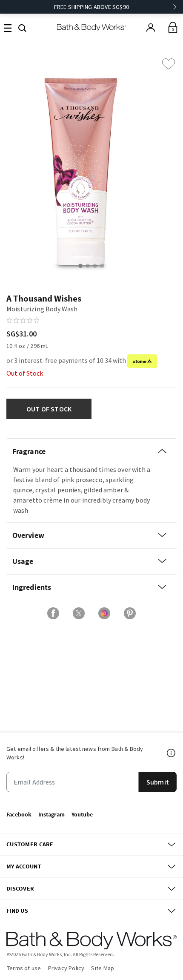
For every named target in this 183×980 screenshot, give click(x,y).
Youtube (82, 814)
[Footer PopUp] (171, 753)
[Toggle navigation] (7, 27)
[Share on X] (79, 613)
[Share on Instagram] (104, 613)
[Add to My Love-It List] (168, 64)
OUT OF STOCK (49, 409)
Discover (20, 888)
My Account (23, 866)
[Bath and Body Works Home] (91, 27)
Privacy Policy (66, 968)
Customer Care (30, 844)
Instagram (51, 814)
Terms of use (24, 968)
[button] (22, 27)
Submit (157, 782)
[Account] (151, 28)
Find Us (17, 910)
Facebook (18, 814)
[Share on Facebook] (53, 613)
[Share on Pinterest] (130, 613)
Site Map (102, 968)
